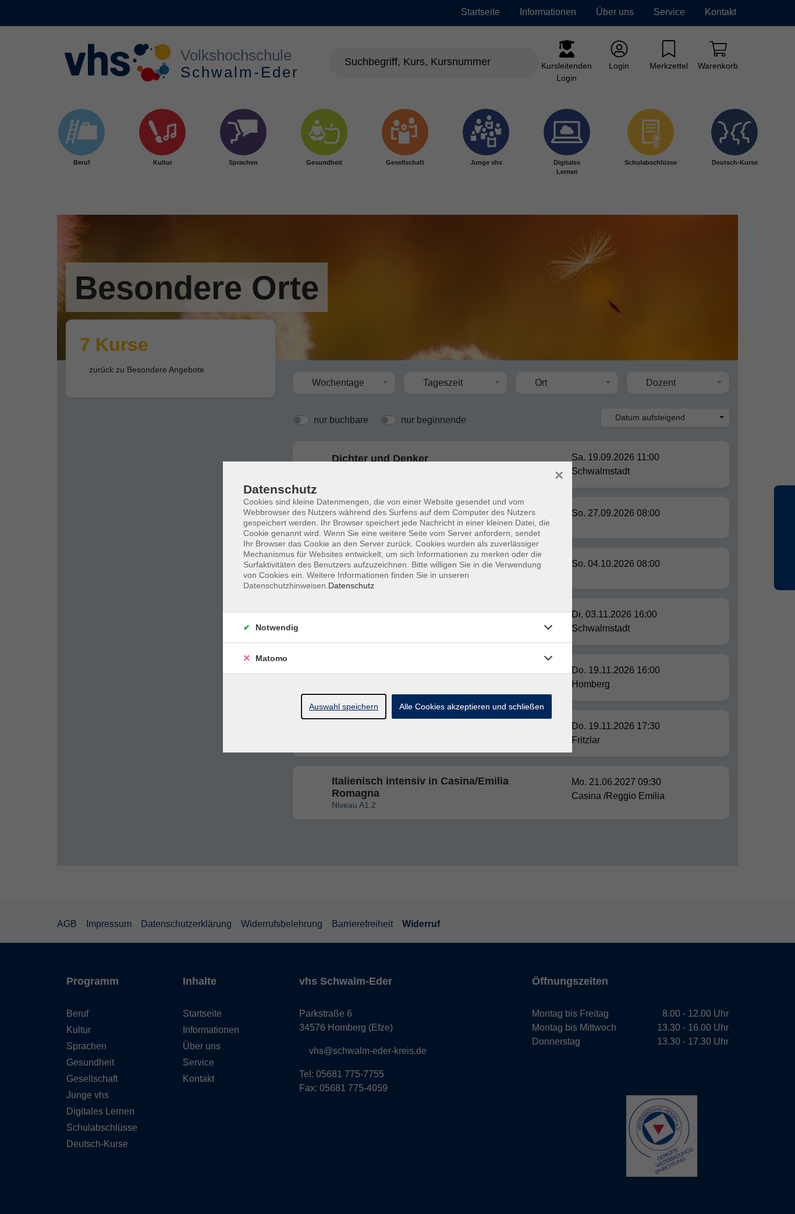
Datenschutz (351, 585)
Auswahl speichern (343, 706)
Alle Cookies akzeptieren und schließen (471, 706)
